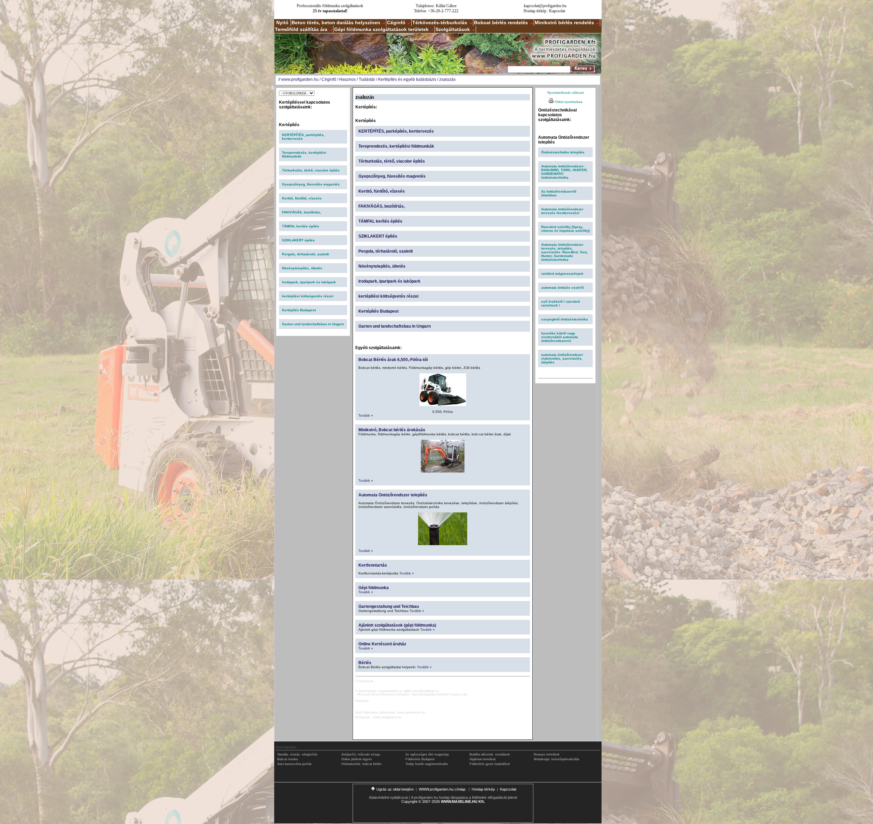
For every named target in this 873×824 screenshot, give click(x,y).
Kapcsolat (557, 11)
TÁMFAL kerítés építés (300, 226)
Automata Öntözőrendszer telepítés (392, 495)
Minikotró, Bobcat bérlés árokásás (391, 430)
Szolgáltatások (452, 29)
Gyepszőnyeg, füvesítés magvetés (311, 184)
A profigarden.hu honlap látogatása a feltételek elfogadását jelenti (464, 797)
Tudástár (367, 79)
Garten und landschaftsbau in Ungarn (313, 324)
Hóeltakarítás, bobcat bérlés (361, 764)
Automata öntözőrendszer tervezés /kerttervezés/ (562, 211)
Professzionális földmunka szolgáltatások (330, 5)
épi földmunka (368, 712)
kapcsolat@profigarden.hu (545, 5)
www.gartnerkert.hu (411, 712)
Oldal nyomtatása (568, 102)
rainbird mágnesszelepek (562, 273)
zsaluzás (447, 79)
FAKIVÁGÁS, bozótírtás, (301, 212)
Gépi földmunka (373, 587)
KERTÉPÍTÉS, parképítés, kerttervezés (396, 131)
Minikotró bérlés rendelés (564, 22)
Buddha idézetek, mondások (490, 754)
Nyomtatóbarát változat (565, 92)
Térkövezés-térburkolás (439, 22)
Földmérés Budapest (420, 759)
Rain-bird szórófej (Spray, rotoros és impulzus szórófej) (565, 229)
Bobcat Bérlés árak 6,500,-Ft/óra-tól (393, 359)
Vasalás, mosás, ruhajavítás (297, 754)
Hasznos (347, 79)
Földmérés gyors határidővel (490, 764)
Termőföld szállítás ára (301, 29)
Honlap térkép (534, 11)
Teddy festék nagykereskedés (426, 764)
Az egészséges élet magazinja (427, 754)
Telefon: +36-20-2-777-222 (436, 11)
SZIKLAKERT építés (298, 240)
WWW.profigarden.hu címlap (443, 789)
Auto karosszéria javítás (294, 764)
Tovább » (365, 415)
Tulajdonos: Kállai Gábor (436, 5)
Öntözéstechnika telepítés (563, 152)
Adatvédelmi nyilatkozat (388, 797)
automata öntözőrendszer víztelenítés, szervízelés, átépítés (562, 358)
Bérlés (364, 662)
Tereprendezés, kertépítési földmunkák (396, 146)
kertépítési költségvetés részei (308, 296)
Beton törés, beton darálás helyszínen (336, 22)
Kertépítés (362, 717)
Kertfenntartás (372, 565)
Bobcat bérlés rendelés (501, 22)
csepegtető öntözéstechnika (564, 319)
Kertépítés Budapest (299, 310)
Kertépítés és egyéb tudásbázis (407, 79)
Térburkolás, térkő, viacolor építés (311, 170)
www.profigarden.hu (300, 79)
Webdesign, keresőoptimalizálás (556, 759)
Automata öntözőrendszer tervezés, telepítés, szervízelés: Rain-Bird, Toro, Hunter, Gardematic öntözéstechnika (564, 252)
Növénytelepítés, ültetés (302, 268)
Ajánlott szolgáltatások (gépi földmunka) (397, 625)
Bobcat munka (287, 759)
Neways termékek (547, 754)
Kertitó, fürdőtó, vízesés (302, 198)
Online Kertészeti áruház (382, 644)
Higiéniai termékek (483, 759)
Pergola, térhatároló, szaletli (305, 254)
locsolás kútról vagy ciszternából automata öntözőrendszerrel (559, 337)
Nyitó (282, 22)
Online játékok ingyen (356, 759)
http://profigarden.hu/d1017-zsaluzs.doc (440, 694)
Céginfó (396, 22)
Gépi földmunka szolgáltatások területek (381, 29)
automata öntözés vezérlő (562, 287)
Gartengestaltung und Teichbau (388, 606)
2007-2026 (431, 801)
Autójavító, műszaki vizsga (360, 754)
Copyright (409, 801)
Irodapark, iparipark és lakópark (309, 282)
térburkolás (387, 712)
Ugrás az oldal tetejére (395, 789)
